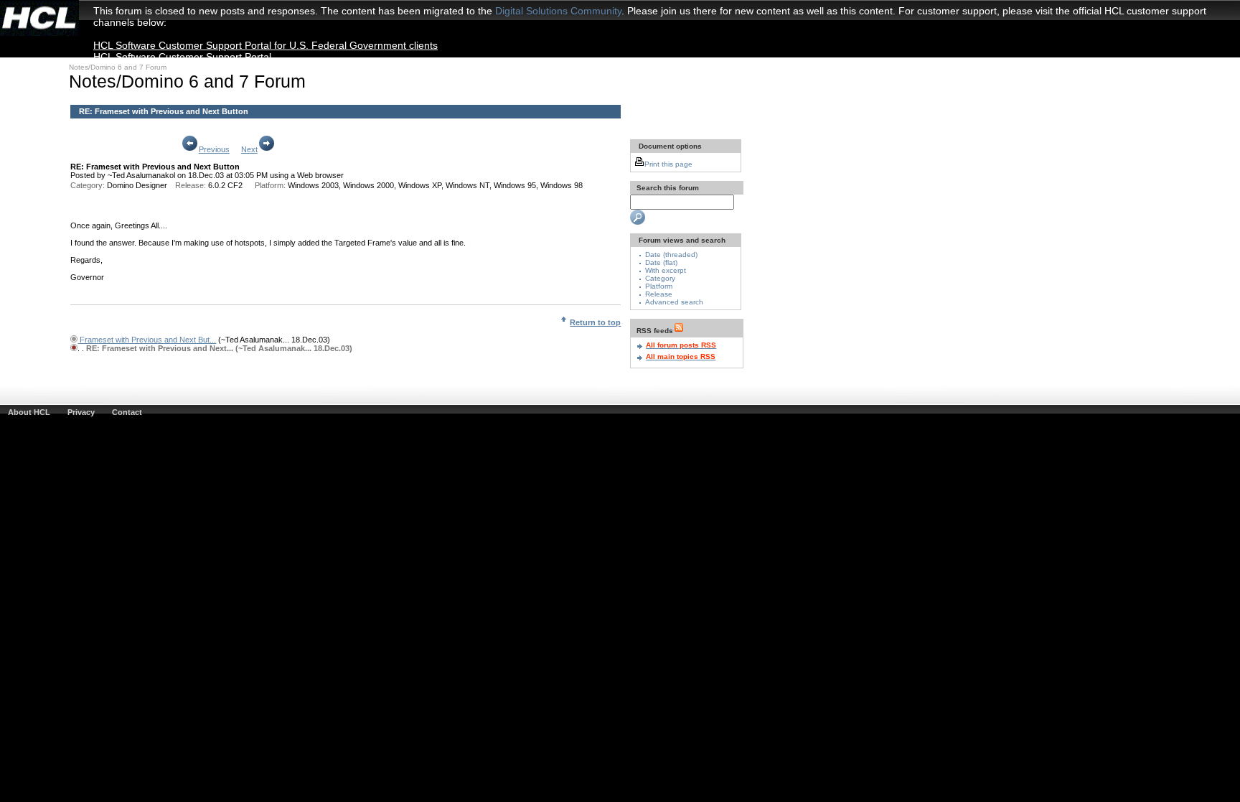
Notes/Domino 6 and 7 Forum (117, 67)
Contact (127, 412)
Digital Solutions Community (558, 11)
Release (658, 294)
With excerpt (665, 270)
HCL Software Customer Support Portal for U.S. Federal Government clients (265, 45)
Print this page (668, 164)
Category (660, 278)
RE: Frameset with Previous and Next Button (163, 111)
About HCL (29, 412)
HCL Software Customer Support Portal (182, 56)
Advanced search (674, 302)
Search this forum (666, 188)
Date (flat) (661, 262)
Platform (658, 286)
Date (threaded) (671, 254)
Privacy (81, 412)
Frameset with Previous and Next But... (147, 339)
